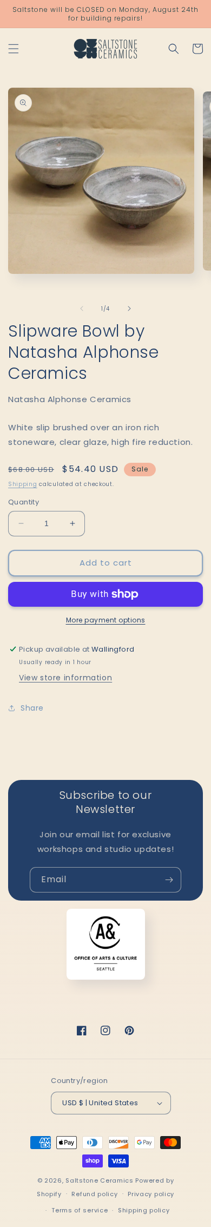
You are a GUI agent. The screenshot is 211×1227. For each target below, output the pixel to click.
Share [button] (32, 708)
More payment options (106, 620)
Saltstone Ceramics (99, 1180)
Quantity (23, 502)
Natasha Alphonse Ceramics (69, 399)
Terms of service (79, 1210)
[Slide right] (129, 308)
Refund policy (94, 1194)
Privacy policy (151, 1194)
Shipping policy (144, 1210)
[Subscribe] (169, 880)
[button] (13, 49)
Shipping (22, 484)
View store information (65, 677)
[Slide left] (82, 308)
